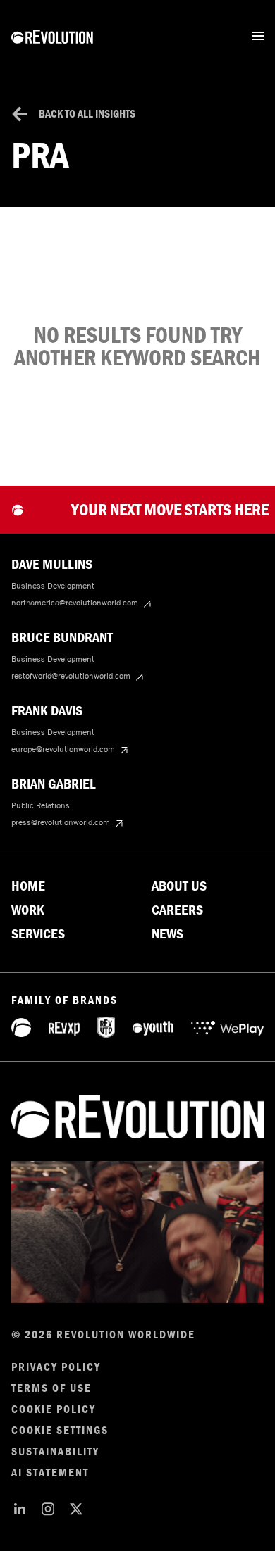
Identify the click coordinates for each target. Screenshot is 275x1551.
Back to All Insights (87, 113)
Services (38, 934)
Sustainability (55, 1452)
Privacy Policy (56, 1367)
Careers (177, 910)
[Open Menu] (258, 36)
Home (28, 886)
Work (27, 910)
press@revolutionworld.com (60, 822)
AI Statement (50, 1473)
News (167, 934)
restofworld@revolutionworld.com (70, 676)
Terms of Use (51, 1388)
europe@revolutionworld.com (63, 749)
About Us (179, 886)
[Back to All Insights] (19, 114)
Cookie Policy (53, 1409)
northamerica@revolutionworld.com (74, 603)
